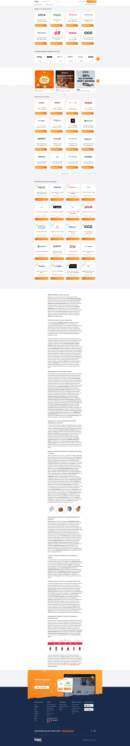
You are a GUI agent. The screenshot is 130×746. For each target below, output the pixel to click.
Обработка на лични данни (63, 706)
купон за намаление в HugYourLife (61, 633)
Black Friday (50, 521)
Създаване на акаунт (91, 1)
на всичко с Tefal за (73, 38)
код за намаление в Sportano (54, 594)
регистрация (64, 311)
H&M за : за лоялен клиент (57, 38)
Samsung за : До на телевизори (42, 162)
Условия (46, 27)
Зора (73, 529)
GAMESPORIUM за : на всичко (73, 108)
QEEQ (62, 484)
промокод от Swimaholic (59, 596)
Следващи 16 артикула (65, 173)
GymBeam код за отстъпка (53, 599)
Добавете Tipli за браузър (42, 687)
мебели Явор (74, 572)
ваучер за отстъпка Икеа (67, 564)
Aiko (70, 572)
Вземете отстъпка (42, 199)
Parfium (36, 718)
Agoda (50, 463)
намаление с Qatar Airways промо (57, 144)
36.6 (60, 634)
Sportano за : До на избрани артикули (88, 20)
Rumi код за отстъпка (69, 441)
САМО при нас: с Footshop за (57, 108)
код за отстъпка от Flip (73, 543)
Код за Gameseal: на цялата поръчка (42, 126)
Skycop (61, 476)
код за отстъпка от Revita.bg (69, 630)
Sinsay (54, 396)
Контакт (73, 713)
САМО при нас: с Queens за (41, 108)
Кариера (60, 709)
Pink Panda (76, 437)
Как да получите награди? (51, 704)
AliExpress (63, 396)
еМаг (70, 529)
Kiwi (55, 473)
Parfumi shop (61, 434)
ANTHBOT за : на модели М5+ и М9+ (57, 162)
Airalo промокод (75, 489)
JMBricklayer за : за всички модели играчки (73, 126)
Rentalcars (76, 481)
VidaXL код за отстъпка (73, 566)
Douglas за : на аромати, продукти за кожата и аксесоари (42, 38)
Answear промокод (70, 399)
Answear (36, 715)
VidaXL (36, 720)
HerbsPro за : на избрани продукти (88, 144)
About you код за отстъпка (58, 399)
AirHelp (66, 476)
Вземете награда (67, 688)
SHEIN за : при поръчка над (42, 20)
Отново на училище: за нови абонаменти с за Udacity (72, 162)
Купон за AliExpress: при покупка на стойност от (73, 20)
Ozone (54, 532)
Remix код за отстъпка (77, 410)
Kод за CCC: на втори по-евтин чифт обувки (88, 38)
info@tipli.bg (67, 731)
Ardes (81, 529)
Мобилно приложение (50, 709)
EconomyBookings (67, 484)
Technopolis (76, 529)
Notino (36, 709)
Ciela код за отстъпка (56, 607)
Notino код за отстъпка (58, 428)
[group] (39, 59)
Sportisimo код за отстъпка (76, 593)
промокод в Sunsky (78, 548)
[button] (98, 58)
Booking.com (73, 458)
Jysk (67, 572)
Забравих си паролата (75, 711)
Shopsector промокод (74, 415)
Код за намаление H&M (71, 401)
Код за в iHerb (57, 20)
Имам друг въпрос (75, 709)
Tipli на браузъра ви (50, 708)
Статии (48, 711)
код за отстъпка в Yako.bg (71, 596)
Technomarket (51, 530)
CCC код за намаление (61, 405)
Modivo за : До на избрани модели (41, 144)
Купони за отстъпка (50, 713)
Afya (65, 634)
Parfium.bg (67, 434)
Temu (78, 394)
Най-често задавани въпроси (52, 706)
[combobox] (49, 2)
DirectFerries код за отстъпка (75, 479)
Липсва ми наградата (75, 704)
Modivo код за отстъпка (63, 409)
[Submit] (58, 2)
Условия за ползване (62, 704)
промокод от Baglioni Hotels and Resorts (60, 470)
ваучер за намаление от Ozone (69, 607)
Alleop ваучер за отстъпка (64, 542)
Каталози (48, 715)
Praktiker (64, 572)
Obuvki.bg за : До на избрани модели (88, 126)
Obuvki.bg (59, 396)
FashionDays (37, 706)
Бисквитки (61, 708)
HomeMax (60, 572)
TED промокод (58, 575)
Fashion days (50, 396)
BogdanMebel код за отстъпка (65, 571)
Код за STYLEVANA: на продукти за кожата (57, 126)
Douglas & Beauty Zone (52, 439)
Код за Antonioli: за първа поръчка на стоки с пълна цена (88, 162)
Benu (63, 634)
